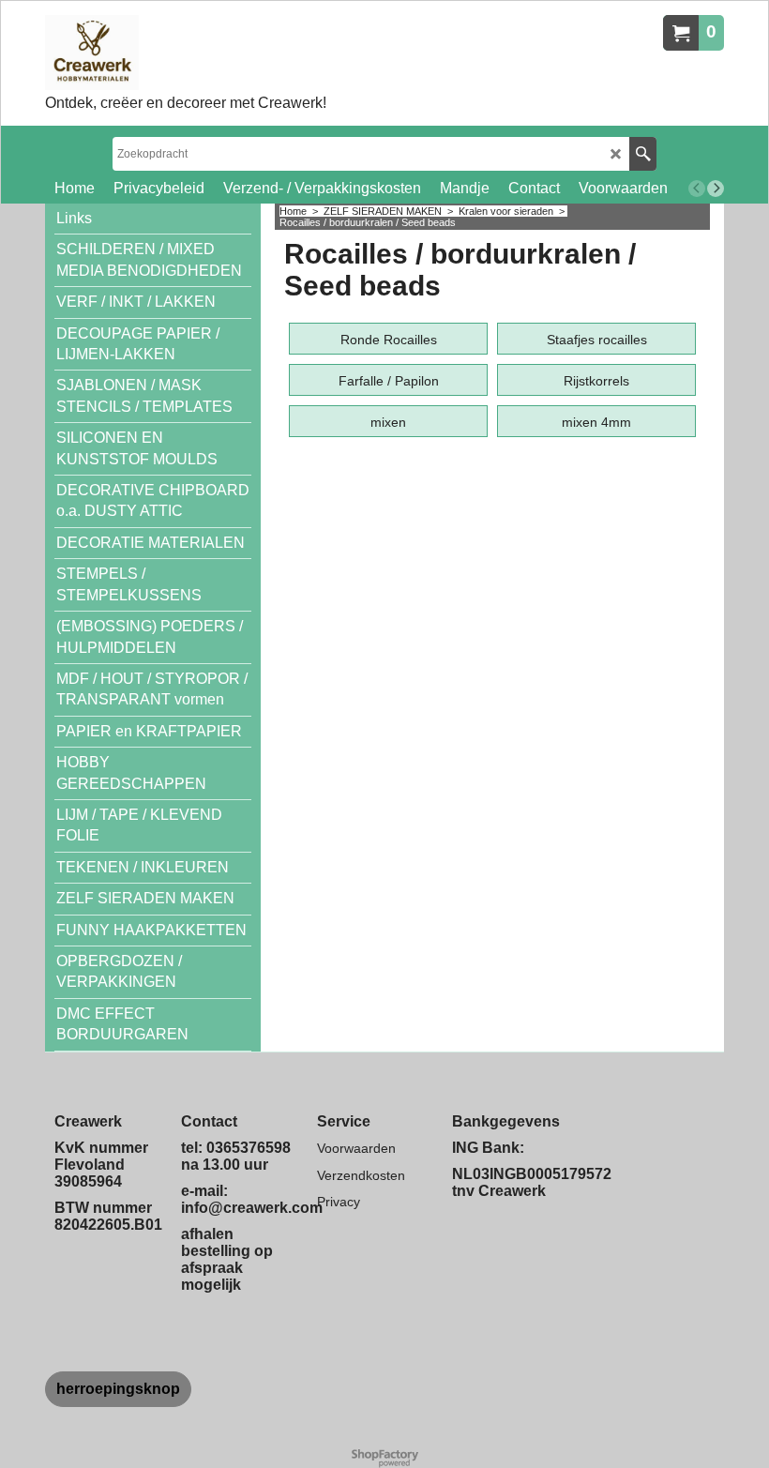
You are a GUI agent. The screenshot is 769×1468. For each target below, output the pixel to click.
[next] (715, 188)
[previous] (696, 188)
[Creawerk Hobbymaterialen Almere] (185, 52)
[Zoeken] (642, 154)
